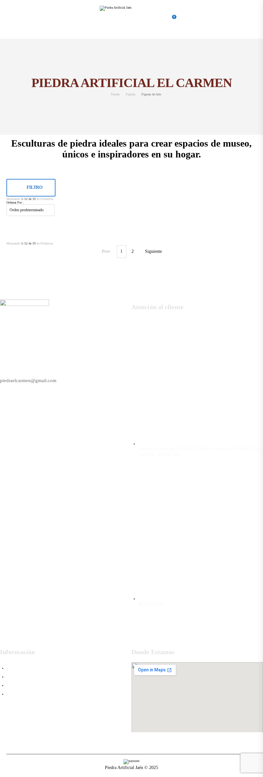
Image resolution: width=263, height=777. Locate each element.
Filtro (35, 187)
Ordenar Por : (15, 202)
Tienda (115, 94)
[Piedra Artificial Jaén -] (124, 19)
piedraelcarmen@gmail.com (28, 380)
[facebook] (188, 636)
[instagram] (207, 636)
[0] (170, 19)
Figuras (130, 94)
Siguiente (153, 251)
